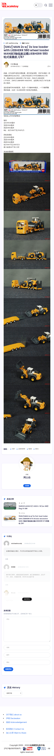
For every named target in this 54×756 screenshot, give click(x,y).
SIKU (37, 449)
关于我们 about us (14, 714)
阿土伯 (16, 64)
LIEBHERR (21, 449)
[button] (38, 5)
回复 (6, 559)
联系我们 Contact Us (15, 729)
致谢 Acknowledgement (16, 722)
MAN (30, 449)
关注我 (27, 485)
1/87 (13, 449)
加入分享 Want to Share (16, 733)
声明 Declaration (13, 718)
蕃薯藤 (13, 567)
